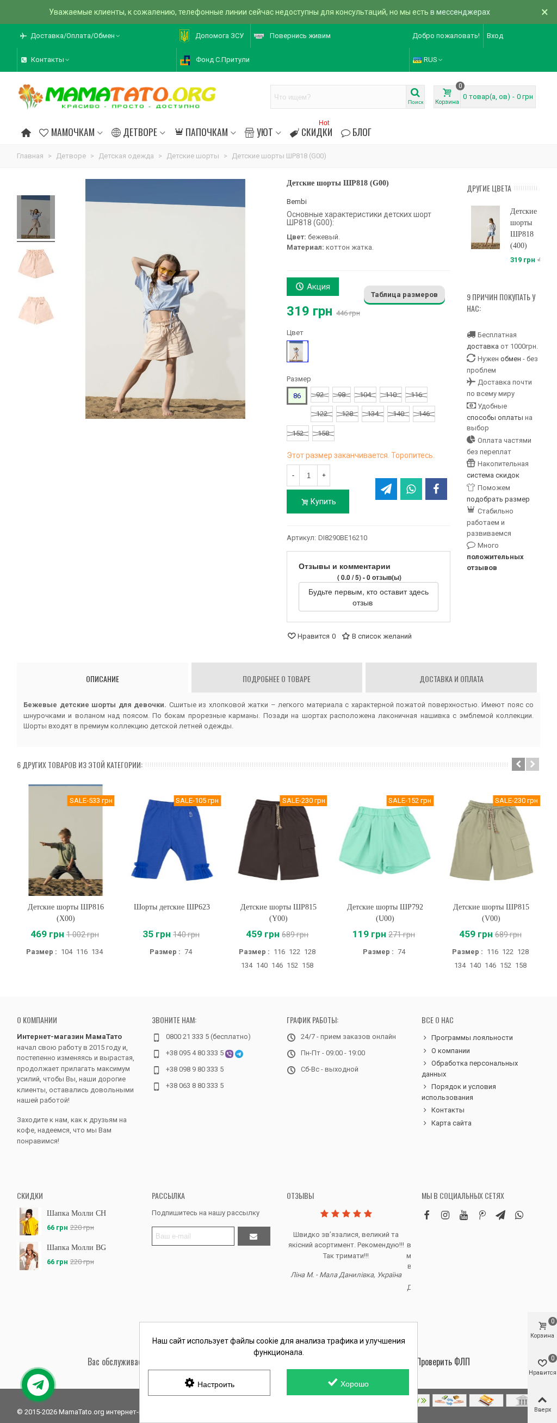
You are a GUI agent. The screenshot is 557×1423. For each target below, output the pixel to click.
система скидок (493, 475)
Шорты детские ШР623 (172, 907)
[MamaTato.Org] (117, 97)
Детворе (140, 132)
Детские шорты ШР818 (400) (523, 228)
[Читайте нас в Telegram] (500, 1215)
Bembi (297, 201)
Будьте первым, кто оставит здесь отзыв (368, 597)
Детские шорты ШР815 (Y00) (278, 913)
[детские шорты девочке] (36, 218)
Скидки (316, 130)
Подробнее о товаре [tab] (277, 678)
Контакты (448, 1110)
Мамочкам (73, 132)
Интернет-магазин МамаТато (69, 1036)
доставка (483, 346)
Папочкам (206, 132)
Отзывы (300, 1195)
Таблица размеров (404, 294)
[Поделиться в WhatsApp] (411, 489)
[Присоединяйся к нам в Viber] (519, 1215)
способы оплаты (495, 417)
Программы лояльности (472, 1038)
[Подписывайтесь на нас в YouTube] (463, 1215)
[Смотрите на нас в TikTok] (482, 1215)
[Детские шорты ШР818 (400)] (486, 227)
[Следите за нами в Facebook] (426, 1215)
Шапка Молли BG (76, 1247)
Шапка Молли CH (76, 1213)
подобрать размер (498, 499)
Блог (362, 132)
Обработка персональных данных (470, 1068)
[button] (71, 36)
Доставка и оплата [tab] (451, 678)
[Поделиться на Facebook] (436, 489)
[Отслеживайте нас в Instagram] (445, 1215)
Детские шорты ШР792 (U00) (385, 913)
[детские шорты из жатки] (36, 312)
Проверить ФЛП (443, 1361)
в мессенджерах (460, 12)
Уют (265, 132)
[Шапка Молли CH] (29, 1221)
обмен (510, 359)
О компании (37, 1019)
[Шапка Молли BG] (29, 1256)
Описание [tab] (102, 678)
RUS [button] (430, 59)
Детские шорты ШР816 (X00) (66, 913)
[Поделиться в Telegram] (386, 489)
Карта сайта (451, 1123)
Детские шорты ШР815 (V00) (491, 913)
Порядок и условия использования (459, 1092)
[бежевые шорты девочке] (36, 265)
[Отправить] (254, 1236)
